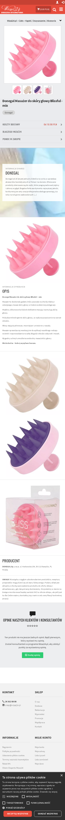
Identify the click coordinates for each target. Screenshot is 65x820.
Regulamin (7, 747)
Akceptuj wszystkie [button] (17, 813)
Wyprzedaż (39, 714)
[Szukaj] (54, 10)
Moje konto (39, 747)
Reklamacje (40, 710)
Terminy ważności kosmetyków (15, 759)
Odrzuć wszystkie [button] (48, 813)
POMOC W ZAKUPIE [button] (12, 139)
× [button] (61, 775)
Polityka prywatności (11, 751)
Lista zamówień (41, 759)
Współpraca (40, 722)
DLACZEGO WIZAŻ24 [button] (12, 131)
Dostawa (38, 706)
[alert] (32, 796)
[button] (32, 807)
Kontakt (8, 692)
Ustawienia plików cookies (13, 755)
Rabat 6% (6, 763)
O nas (37, 701)
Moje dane (39, 763)
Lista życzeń (40, 755)
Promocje (39, 718)
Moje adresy (40, 751)
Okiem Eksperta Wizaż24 (12, 767)
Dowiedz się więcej (48, 791)
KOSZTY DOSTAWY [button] (30, 124)
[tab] (35, 20)
